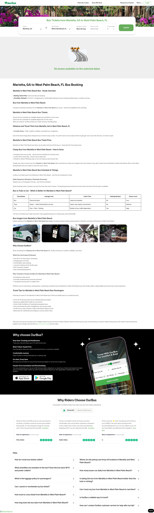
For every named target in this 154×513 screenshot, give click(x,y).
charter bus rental (43, 324)
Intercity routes (83, 3)
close (151, 511)
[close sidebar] (111, 3)
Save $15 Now (97, 3)
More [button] (139, 3)
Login (147, 3)
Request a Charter (127, 3)
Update (126, 28)
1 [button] (107, 29)
